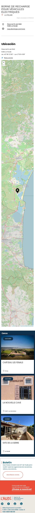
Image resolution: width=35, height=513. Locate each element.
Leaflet (13, 326)
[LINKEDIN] (21, 503)
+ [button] (3, 62)
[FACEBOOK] (8, 503)
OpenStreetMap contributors (27, 326)
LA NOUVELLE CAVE (12, 402)
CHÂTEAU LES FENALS (13, 362)
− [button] (3, 64)
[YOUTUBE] (15, 503)
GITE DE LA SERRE (11, 442)
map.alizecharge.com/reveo (16, 29)
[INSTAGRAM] (2, 503)
